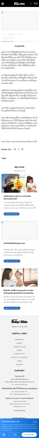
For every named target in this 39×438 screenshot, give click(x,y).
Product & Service (19, 357)
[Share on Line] (22, 149)
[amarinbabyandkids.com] (19, 3)
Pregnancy (19, 339)
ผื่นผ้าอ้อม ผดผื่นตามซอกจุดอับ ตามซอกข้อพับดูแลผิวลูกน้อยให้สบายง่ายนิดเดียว (19, 291)
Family (19, 350)
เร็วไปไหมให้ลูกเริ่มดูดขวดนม (14, 243)
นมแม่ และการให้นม (11, 214)
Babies (19, 343)
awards (19, 364)
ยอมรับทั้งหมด (29, 435)
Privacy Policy (19, 410)
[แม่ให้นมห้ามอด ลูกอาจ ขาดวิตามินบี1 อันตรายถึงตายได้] (19, 183)
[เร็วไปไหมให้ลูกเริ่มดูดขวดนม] (19, 230)
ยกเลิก (15, 435)
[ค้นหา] (30, 3)
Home (3, 34)
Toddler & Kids (19, 347)
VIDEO (19, 361)
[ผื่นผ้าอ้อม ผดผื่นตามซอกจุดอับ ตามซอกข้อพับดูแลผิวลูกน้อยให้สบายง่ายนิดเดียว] (19, 277)
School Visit (19, 354)
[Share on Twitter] (19, 149)
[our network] (2, 3)
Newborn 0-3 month (15, 34)
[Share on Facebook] (15, 149)
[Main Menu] (35, 3)
